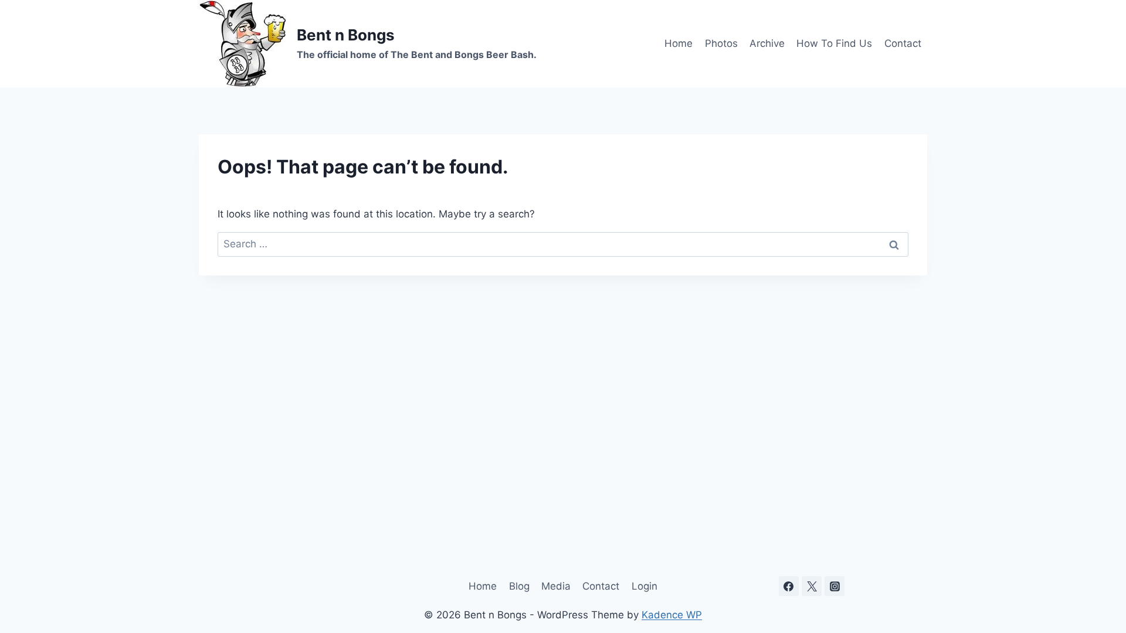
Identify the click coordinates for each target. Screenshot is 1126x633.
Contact (902, 43)
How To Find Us (834, 43)
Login (644, 586)
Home (678, 43)
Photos (721, 43)
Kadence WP (672, 615)
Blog (519, 586)
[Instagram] (834, 586)
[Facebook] (789, 586)
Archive (767, 43)
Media (556, 586)
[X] (812, 586)
